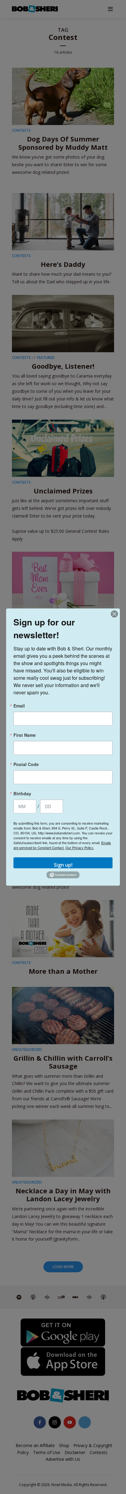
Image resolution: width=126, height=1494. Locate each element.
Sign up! (63, 865)
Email (19, 706)
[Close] (114, 614)
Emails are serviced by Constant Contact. (62, 845)
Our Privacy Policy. (79, 847)
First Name (24, 735)
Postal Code (26, 764)
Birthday (22, 793)
